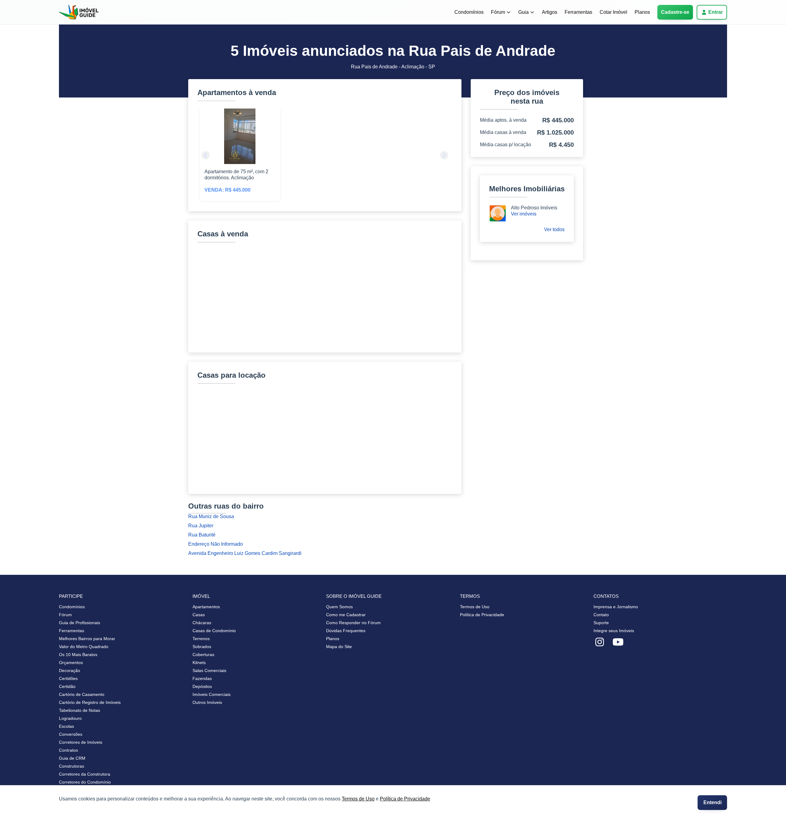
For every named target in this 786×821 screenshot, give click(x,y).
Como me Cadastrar (346, 614)
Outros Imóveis (207, 702)
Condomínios (469, 12)
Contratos (68, 750)
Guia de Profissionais (79, 622)
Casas (199, 614)
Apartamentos (206, 606)
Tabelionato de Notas (79, 710)
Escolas (66, 726)
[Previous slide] (205, 155)
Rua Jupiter (200, 525)
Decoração (69, 670)
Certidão (67, 686)
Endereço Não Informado (215, 544)
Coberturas (203, 654)
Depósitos (202, 686)
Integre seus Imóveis (613, 630)
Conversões (70, 734)
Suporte (601, 622)
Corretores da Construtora (84, 774)
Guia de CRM (72, 758)
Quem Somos (339, 606)
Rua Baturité (202, 534)
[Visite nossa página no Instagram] (599, 642)
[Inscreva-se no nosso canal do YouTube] (618, 642)
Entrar (715, 12)
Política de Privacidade (405, 798)
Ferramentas (578, 12)
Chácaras (202, 622)
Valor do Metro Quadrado (83, 646)
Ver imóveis (523, 213)
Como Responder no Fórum (353, 622)
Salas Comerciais (209, 670)
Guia (523, 12)
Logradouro (70, 718)
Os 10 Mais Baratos (78, 654)
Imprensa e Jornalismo (615, 606)
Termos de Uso (358, 798)
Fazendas (202, 678)
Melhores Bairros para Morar (87, 638)
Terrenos (201, 638)
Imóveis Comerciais (212, 694)
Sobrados (202, 646)
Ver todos (554, 229)
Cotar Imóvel (613, 12)
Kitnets (199, 662)
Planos (642, 12)
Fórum (498, 12)
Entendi (712, 802)
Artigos (549, 12)
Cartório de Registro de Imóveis (90, 702)
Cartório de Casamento (81, 694)
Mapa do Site (339, 646)
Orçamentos (71, 662)
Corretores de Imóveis (80, 742)
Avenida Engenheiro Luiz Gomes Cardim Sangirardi (245, 553)
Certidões (68, 678)
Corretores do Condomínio (85, 782)
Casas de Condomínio (214, 630)
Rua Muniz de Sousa (211, 516)
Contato (601, 614)
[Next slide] (444, 155)
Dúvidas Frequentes (345, 630)
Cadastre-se (675, 12)
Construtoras (71, 766)
